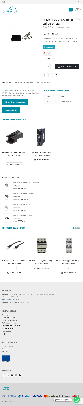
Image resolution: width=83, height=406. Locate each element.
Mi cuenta (5, 351)
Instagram (16, 375)
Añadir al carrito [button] (16, 164)
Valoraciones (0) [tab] (43, 82)
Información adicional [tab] (24, 82)
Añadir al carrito (68, 67)
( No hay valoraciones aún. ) (61, 27)
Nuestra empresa (8, 346)
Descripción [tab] (6, 82)
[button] (4, 2)
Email (56, 75)
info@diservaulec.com (13, 299)
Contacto (5, 349)
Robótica (5, 90)
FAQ (3, 334)
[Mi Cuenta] (79, 2)
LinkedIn (52, 75)
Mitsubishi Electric (60, 53)
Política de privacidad (9, 323)
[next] (79, 19)
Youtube (12, 375)
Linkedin (20, 375)
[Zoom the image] (6, 357)
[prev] (76, 19)
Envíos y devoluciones (9, 320)
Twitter (48, 75)
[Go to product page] (14, 137)
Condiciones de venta (9, 317)
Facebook (44, 75)
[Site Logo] (10, 9)
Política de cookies (8, 328)
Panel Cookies (7, 331)
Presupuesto (49, 47)
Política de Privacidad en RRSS (12, 326)
